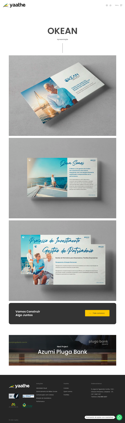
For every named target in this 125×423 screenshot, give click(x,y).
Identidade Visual (41, 388)
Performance (40, 401)
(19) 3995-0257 (102, 397)
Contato (66, 388)
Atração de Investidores (43, 398)
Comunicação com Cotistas (45, 395)
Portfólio (66, 395)
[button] (118, 5)
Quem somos (68, 391)
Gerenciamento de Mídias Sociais (46, 391)
